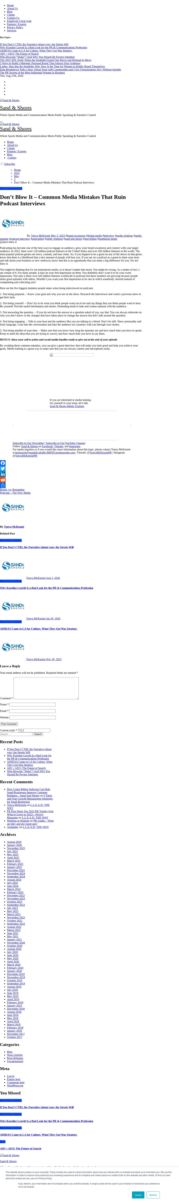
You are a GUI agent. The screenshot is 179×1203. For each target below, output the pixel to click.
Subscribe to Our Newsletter (28, 443)
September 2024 (16, 876)
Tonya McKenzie (40, 235)
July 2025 (12, 851)
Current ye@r (8, 730)
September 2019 (16, 983)
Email (4, 710)
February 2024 (15, 892)
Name (4, 704)
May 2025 (12, 854)
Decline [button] (153, 1194)
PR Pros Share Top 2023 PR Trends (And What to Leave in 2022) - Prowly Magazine (30, 814)
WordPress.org (15, 1085)
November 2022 (16, 917)
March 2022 (13, 930)
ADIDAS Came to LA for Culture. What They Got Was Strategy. (38, 628)
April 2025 (13, 857)
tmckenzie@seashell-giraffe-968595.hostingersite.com (45, 452)
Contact (11, 157)
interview (109, 235)
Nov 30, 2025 (54, 659)
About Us (12, 8)
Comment (6, 698)
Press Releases (15, 1058)
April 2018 (13, 1021)
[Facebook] (71, 463)
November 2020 (16, 942)
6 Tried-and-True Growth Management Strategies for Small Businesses (30, 798)
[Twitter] (71, 468)
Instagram (74, 446)
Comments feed (15, 1082)
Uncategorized (14, 188)
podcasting (38, 238)
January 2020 (14, 971)
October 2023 (14, 901)
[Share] (71, 485)
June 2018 (12, 1015)
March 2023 (13, 914)
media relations (124, 235)
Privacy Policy (15, 27)
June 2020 (12, 955)
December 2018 (16, 1008)
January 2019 (14, 1005)
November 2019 (16, 977)
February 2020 (15, 967)
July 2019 (12, 989)
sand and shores (73, 238)
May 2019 (12, 996)
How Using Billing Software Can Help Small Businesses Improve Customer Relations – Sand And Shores (28, 792)
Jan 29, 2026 (53, 618)
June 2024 (12, 885)
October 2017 (14, 1037)
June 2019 (12, 993)
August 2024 (14, 879)
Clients (11, 14)
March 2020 (13, 964)
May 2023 (12, 911)
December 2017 (16, 1033)
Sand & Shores (16, 108)
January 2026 (14, 845)
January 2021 (14, 939)
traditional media (108, 238)
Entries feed (13, 1079)
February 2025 (15, 863)
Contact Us (13, 17)
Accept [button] (138, 1194)
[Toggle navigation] (1, 121)
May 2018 (12, 1018)
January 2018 (14, 1030)
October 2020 (14, 945)
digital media (95, 235)
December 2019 (16, 974)
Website (4, 717)
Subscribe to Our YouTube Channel (65, 443)
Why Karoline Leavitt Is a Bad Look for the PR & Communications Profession (46, 587)
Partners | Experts (16, 24)
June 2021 (12, 933)
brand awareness (76, 235)
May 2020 (12, 958)
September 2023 (16, 904)
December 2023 (16, 895)
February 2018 (15, 1027)
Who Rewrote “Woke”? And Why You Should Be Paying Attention (28, 773)
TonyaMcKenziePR (101, 452)
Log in (10, 1076)
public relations (54, 238)
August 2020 (14, 948)
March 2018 (13, 1024)
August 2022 (14, 926)
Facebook (47, 446)
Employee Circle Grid (19, 21)
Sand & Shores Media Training (67, 406)
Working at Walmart (18, 820)
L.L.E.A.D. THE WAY (35, 817)
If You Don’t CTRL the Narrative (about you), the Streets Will (37, 547)
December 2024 (16, 870)
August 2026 (14, 841)
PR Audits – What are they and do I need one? (30, 822)
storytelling (90, 238)
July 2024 (12, 882)
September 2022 (16, 923)
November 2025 (16, 848)
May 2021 (12, 936)
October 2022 (14, 920)
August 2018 (14, 1011)
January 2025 (14, 867)
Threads (58, 446)
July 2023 (12, 908)
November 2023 (16, 898)
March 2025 (13, 860)
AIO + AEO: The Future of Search (26, 768)
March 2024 (13, 889)
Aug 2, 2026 (53, 577)
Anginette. (13, 827)
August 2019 (14, 986)
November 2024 (16, 873)
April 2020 (13, 961)
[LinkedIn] (71, 474)
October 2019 (14, 980)
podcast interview (20, 238)
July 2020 (12, 952)
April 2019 (13, 999)
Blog (9, 11)
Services (11, 30)
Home (10, 5)
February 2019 (15, 1002)
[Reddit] (71, 480)
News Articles (14, 540)
